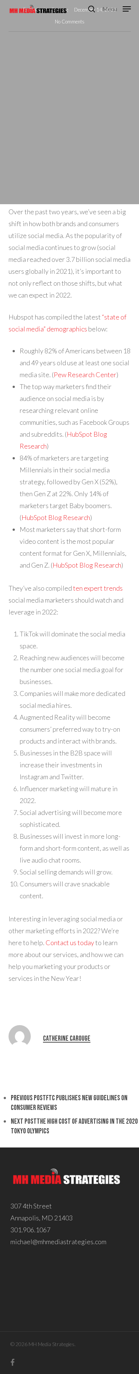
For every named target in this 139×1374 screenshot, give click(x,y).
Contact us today (70, 942)
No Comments (70, 22)
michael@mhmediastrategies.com (58, 1241)
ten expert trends (98, 588)
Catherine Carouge (66, 1038)
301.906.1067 (30, 1230)
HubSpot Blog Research (55, 517)
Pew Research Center (85, 374)
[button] (116, 8)
